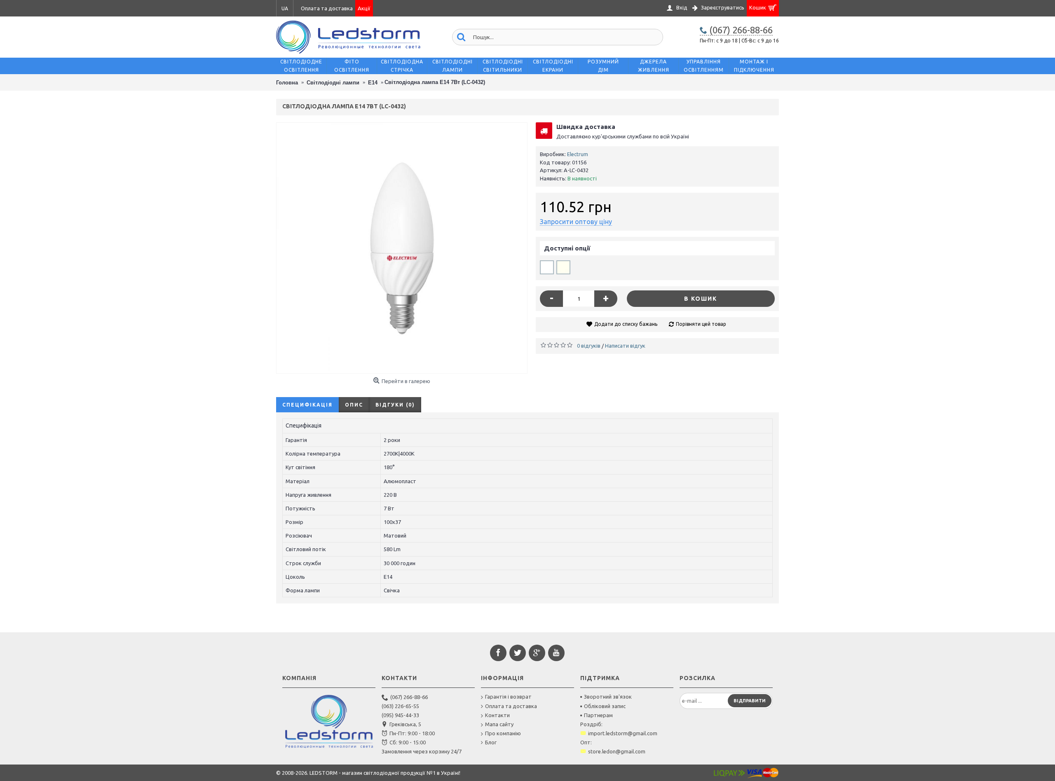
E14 (372, 83)
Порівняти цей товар (701, 324)
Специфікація (307, 404)
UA (284, 8)
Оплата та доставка (511, 706)
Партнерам (598, 715)
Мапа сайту (499, 724)
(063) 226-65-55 (400, 706)
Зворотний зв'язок (608, 696)
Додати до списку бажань (625, 324)
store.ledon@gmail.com (616, 751)
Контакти (497, 715)
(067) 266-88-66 (409, 697)
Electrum (577, 154)
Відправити (750, 700)
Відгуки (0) (395, 404)
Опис (354, 404)
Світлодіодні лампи (333, 83)
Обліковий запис (605, 706)
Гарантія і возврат (508, 696)
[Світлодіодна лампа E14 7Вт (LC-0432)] (402, 248)
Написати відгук (625, 345)
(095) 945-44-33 (400, 715)
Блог (491, 742)
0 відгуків (588, 345)
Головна (287, 83)
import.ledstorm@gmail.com (622, 733)
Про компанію (503, 733)
